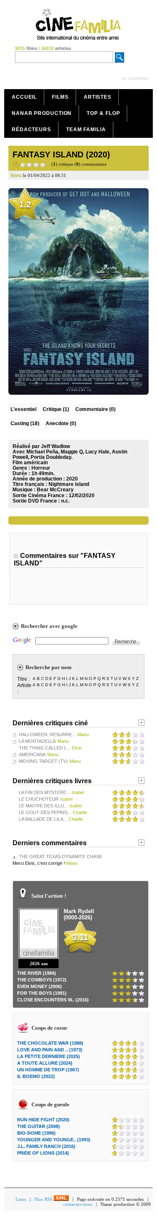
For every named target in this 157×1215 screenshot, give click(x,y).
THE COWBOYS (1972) (42, 979)
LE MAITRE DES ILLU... (43, 805)
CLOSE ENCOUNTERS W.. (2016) (53, 999)
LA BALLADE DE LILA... (43, 819)
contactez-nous (77, 1204)
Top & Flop (103, 113)
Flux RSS (44, 1199)
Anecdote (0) (61, 423)
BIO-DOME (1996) (36, 1132)
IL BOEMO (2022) (36, 1076)
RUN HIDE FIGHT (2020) (43, 1119)
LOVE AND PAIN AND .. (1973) (49, 1049)
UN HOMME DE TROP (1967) (48, 1069)
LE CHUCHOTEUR (39, 799)
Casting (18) (24, 423)
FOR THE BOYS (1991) (42, 993)
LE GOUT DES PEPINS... (45, 812)
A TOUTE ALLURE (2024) (44, 1063)
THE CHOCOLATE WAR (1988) (50, 1043)
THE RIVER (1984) (36, 973)
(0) (95, 409)
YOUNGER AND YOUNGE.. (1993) (53, 1139)
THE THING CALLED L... (44, 747)
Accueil (24, 97)
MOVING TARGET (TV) (43, 761)
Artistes (97, 97)
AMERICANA (32, 754)
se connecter (135, 78)
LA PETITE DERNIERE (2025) (48, 1056)
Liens (20, 1199)
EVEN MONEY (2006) (39, 986)
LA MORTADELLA (37, 741)
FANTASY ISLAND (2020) (61, 154)
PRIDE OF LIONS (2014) (43, 1152)
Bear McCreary (55, 490)
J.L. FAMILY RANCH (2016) (46, 1146)
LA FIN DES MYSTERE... (44, 792)
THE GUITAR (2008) (38, 1126)
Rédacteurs (31, 129)
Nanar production (42, 113)
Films (60, 97)
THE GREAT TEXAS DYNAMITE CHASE (60, 856)
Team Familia (86, 129)
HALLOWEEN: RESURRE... (47, 734)
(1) (56, 409)
